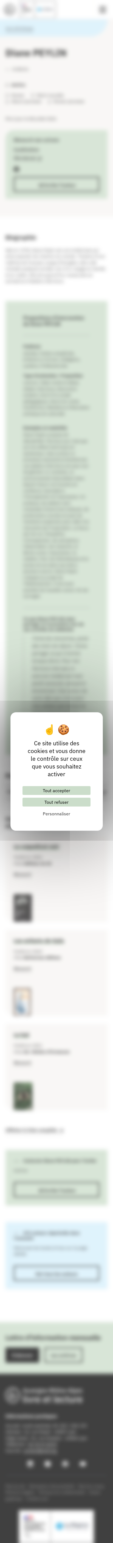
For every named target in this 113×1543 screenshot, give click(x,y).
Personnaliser (56, 813)
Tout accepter (56, 790)
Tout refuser (56, 802)
